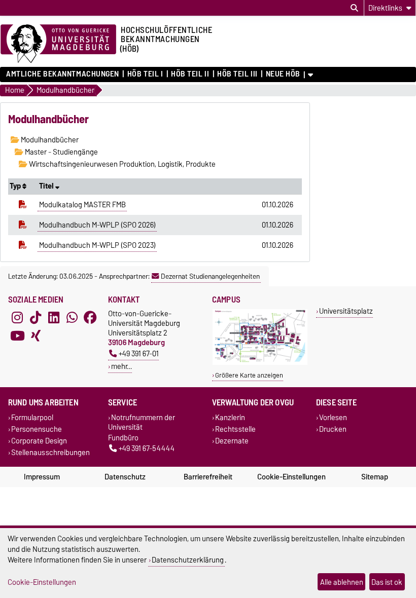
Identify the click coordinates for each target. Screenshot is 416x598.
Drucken (332, 429)
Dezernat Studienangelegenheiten (210, 276)
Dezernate (232, 440)
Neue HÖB (283, 74)
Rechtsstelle (235, 429)
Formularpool (32, 417)
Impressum (42, 477)
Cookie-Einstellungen (291, 477)
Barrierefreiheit (208, 477)
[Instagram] (17, 318)
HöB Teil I (145, 74)
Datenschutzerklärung (188, 559)
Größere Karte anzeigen (249, 375)
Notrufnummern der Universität (141, 422)
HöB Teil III (237, 74)
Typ (16, 186)
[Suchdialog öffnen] (354, 8)
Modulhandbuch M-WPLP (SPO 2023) (97, 245)
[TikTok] (35, 318)
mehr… (121, 366)
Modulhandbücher (49, 140)
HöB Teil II (190, 74)
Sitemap (374, 477)
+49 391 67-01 (139, 353)
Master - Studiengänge (60, 152)
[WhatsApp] (72, 318)
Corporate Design (39, 440)
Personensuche (36, 429)
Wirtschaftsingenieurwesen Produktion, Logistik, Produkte (121, 164)
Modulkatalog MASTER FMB (82, 205)
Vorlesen (333, 417)
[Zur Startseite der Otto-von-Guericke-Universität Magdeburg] (58, 44)
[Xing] (35, 336)
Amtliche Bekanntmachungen (62, 74)
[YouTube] (17, 336)
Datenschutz (125, 477)
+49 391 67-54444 (147, 448)
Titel (47, 186)
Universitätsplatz (346, 311)
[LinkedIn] (54, 318)
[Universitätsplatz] (260, 362)
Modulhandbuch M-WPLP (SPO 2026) (97, 225)
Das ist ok (386, 582)
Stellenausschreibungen (50, 453)
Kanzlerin (230, 417)
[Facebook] (90, 318)
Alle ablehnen (341, 582)
